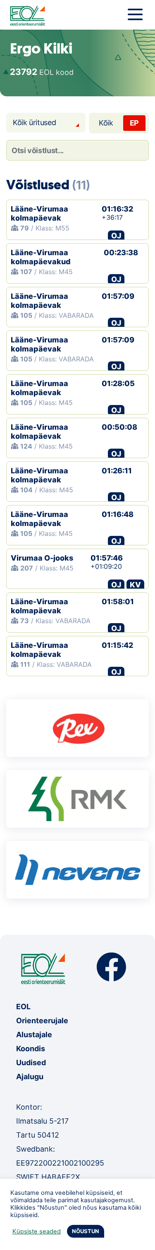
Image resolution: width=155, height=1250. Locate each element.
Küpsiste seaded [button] (36, 1231)
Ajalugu (29, 1076)
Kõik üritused (34, 122)
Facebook (111, 967)
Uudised (31, 1062)
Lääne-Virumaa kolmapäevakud (41, 257)
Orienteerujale (42, 1020)
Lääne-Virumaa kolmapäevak (39, 213)
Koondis (30, 1048)
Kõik (106, 123)
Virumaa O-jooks (42, 558)
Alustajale (34, 1034)
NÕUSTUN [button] (85, 1231)
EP (134, 123)
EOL (23, 1006)
